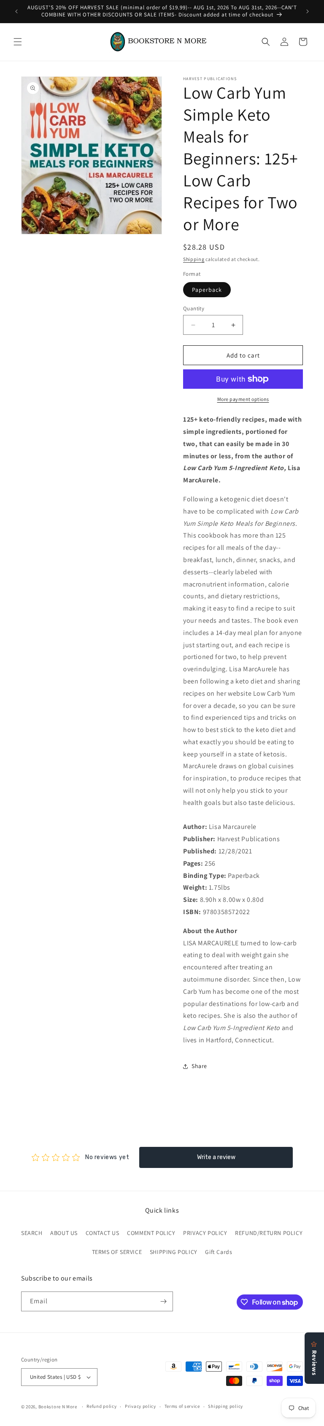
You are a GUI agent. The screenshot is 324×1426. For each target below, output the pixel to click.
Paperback (207, 289)
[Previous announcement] (16, 11)
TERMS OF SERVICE (117, 1252)
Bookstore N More (57, 1407)
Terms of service (182, 1406)
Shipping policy (225, 1406)
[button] (17, 41)
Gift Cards (218, 1252)
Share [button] (199, 1066)
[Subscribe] (163, 1301)
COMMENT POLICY (151, 1233)
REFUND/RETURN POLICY (268, 1233)
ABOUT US (64, 1233)
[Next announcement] (307, 11)
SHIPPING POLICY (173, 1252)
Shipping (194, 259)
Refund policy (101, 1406)
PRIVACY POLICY (205, 1233)
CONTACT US (102, 1233)
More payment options (243, 399)
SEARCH (32, 1233)
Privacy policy (140, 1406)
